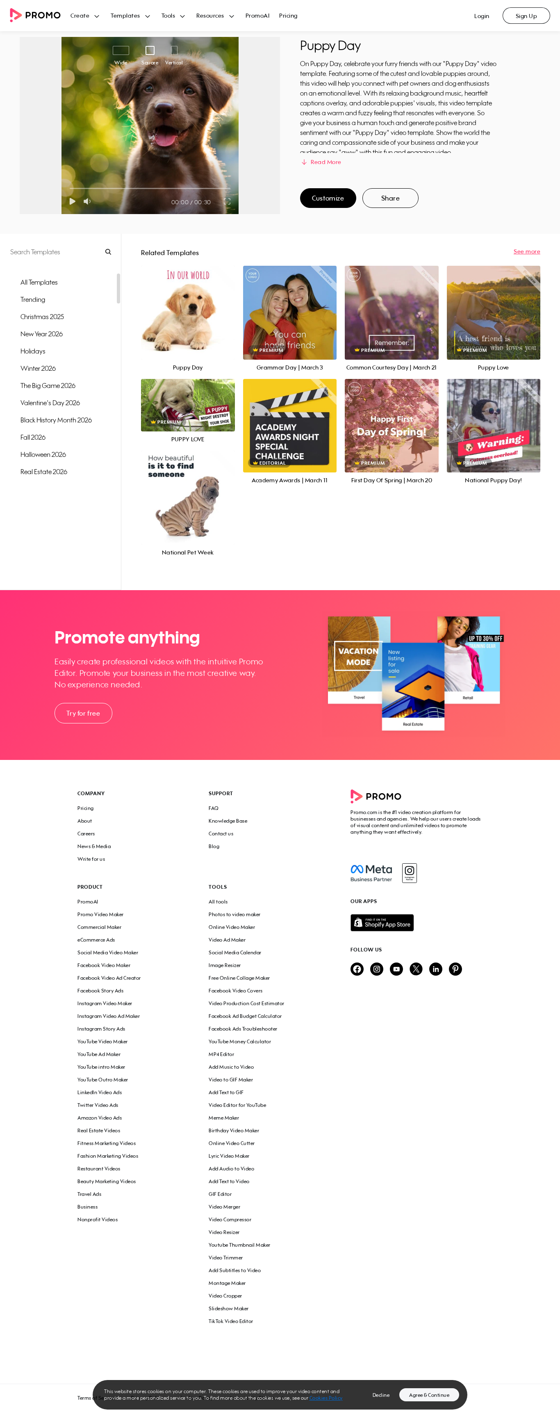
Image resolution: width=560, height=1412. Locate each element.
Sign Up (526, 15)
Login (481, 15)
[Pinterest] (455, 970)
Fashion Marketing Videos (107, 1156)
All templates (39, 282)
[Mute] (89, 201)
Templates (125, 15)
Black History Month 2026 (56, 420)
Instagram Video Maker (104, 1003)
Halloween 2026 (43, 454)
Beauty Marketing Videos (106, 1181)
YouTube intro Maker (101, 1067)
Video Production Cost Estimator (247, 1003)
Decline (381, 1395)
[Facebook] (371, 873)
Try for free (83, 713)
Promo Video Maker (100, 914)
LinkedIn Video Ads (99, 1092)
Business (87, 1207)
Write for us (91, 859)
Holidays (33, 351)
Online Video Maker (232, 927)
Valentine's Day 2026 (50, 403)
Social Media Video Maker (107, 952)
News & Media (94, 846)
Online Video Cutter (232, 1143)
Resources (210, 15)
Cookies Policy (326, 1398)
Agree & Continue (429, 1395)
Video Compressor (230, 1219)
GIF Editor (220, 1194)
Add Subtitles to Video (235, 1270)
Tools (168, 15)
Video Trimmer (226, 1258)
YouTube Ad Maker (99, 1054)
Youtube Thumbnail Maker (240, 1245)
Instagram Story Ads (101, 1029)
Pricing (288, 15)
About (84, 821)
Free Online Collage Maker (239, 978)
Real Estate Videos (98, 1130)
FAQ (214, 808)
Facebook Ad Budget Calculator (245, 1016)
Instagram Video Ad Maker (108, 1016)
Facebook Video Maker (103, 965)
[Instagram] (409, 873)
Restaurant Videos (99, 1169)
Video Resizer (224, 1232)
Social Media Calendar (235, 952)
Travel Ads (89, 1194)
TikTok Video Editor (231, 1321)
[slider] (70, 188)
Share (390, 198)
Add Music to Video (231, 1067)
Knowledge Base (228, 821)
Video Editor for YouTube (237, 1105)
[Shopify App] (417, 922)
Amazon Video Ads (99, 1118)
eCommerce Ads (96, 940)
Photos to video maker (235, 914)
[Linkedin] (435, 970)
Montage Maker (227, 1283)
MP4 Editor (221, 1054)
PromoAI (258, 15)
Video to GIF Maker (231, 1080)
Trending (32, 299)
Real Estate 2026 (43, 472)
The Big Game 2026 (47, 385)
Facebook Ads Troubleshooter (243, 1029)
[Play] (72, 201)
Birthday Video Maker (234, 1130)
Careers (86, 833)
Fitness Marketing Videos (106, 1143)
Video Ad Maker (227, 940)
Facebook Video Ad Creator (109, 978)
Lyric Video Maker (229, 1156)
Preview (187, 303)
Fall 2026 (33, 437)
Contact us (221, 833)
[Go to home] (40, 15)
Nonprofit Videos (97, 1219)
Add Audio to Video (231, 1169)
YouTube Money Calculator (240, 1041)
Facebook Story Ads (100, 991)
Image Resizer (225, 965)
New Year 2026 (41, 334)
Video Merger (224, 1207)
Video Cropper (225, 1296)
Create (80, 15)
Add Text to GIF (226, 1092)
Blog (214, 846)
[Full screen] (227, 201)
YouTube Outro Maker (102, 1080)
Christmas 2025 (42, 317)
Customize (328, 198)
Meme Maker (224, 1118)
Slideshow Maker (229, 1308)
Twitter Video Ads (97, 1105)
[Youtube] (396, 970)
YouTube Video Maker (102, 1041)
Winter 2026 (38, 368)
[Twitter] (416, 970)
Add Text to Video (229, 1181)
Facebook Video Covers (236, 991)
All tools (218, 902)
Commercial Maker (99, 927)
